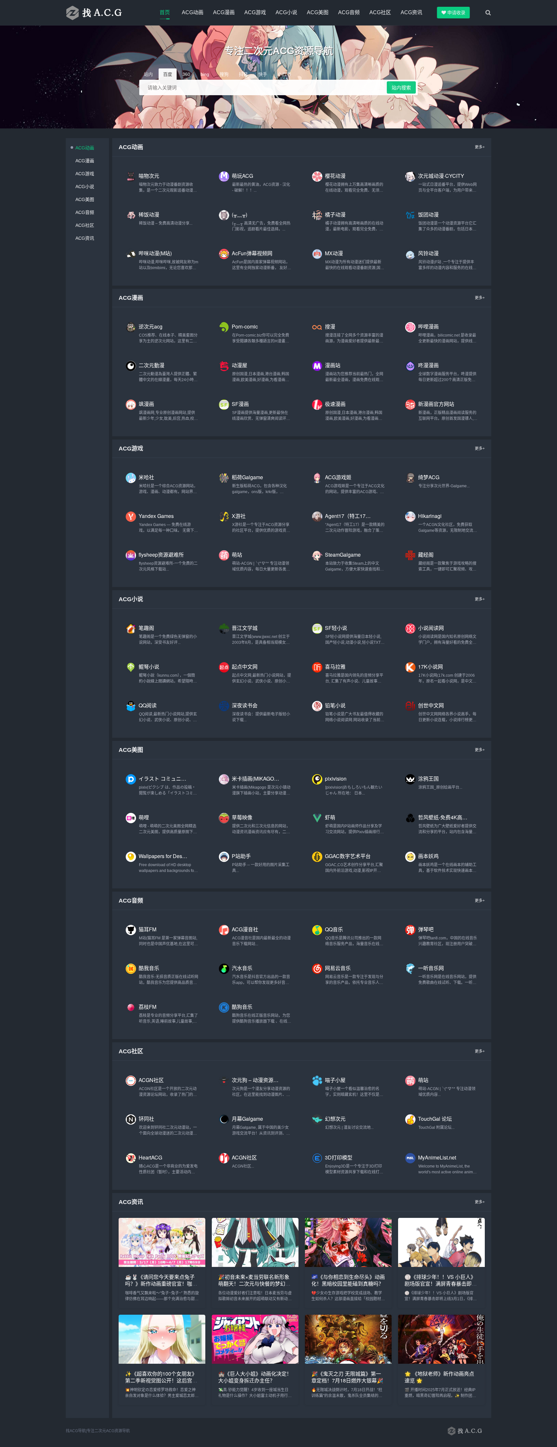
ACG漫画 (224, 12)
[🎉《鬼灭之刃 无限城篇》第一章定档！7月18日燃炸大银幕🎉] (348, 1362)
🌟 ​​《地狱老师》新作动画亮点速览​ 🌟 (439, 1377)
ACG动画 (192, 12)
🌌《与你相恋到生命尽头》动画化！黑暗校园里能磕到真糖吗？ (348, 1280)
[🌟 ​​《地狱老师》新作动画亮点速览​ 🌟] (441, 1362)
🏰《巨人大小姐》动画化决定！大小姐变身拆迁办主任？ (255, 1377)
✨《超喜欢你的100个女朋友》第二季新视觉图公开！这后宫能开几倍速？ (161, 1380)
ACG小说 (286, 12)
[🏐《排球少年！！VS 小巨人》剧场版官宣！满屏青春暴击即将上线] (441, 1265)
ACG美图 (317, 12)
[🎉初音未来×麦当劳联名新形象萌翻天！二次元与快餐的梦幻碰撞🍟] (255, 1265)
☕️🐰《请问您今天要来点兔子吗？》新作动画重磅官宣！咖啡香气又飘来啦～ (161, 1283)
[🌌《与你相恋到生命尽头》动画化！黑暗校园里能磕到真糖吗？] (348, 1265)
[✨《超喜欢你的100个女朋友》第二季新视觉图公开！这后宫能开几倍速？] (162, 1362)
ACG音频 (349, 12)
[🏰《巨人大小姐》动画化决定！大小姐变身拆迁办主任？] (255, 1362)
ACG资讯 (411, 12)
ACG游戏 (255, 12)
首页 (165, 12)
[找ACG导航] (101, 12)
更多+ (480, 147)
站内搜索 (401, 87)
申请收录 (458, 12)
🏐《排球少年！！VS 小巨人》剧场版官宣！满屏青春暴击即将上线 (441, 1283)
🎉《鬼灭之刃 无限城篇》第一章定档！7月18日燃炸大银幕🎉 (347, 1377)
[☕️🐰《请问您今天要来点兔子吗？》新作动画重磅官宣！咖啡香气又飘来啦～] (162, 1265)
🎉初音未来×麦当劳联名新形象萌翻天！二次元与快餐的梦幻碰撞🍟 (254, 1283)
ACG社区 (380, 12)
